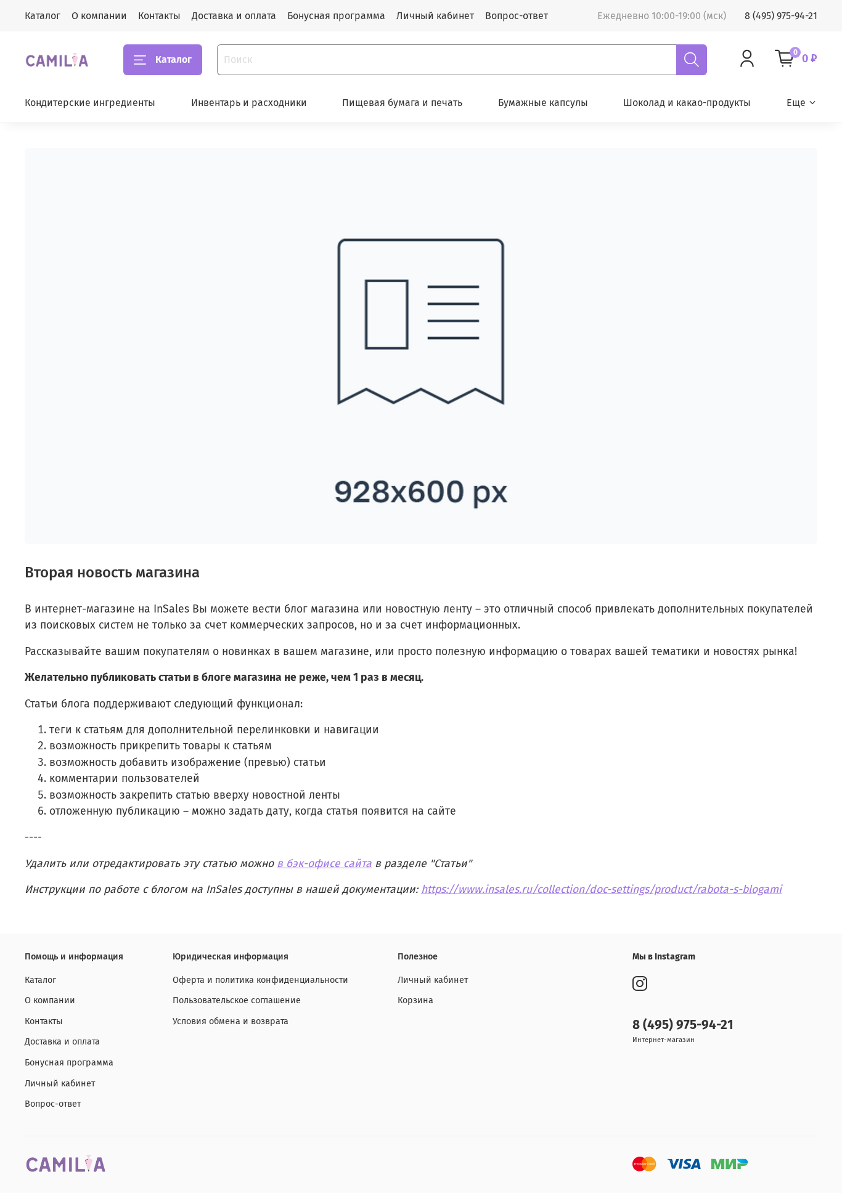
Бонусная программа (336, 16)
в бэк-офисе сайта (324, 863)
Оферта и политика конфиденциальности (260, 980)
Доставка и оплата (234, 16)
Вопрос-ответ (516, 16)
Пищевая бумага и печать (402, 102)
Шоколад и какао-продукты (687, 102)
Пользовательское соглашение (237, 1000)
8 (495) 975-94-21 (781, 16)
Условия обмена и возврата (230, 1021)
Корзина (415, 1000)
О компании (99, 16)
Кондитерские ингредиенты (90, 102)
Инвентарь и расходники (249, 102)
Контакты (159, 16)
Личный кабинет (435, 16)
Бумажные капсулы (543, 102)
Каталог (42, 16)
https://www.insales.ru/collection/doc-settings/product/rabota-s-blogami (601, 889)
